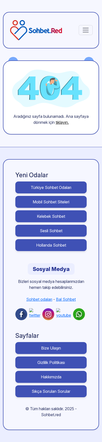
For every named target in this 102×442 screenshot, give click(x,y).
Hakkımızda (51, 376)
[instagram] (49, 314)
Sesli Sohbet (51, 230)
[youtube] (64, 314)
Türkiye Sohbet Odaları (51, 187)
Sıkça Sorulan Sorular (51, 391)
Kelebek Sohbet (51, 216)
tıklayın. (62, 122)
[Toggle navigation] (86, 30)
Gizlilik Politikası (51, 362)
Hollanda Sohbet (51, 245)
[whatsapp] (80, 314)
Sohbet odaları (39, 299)
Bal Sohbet (66, 299)
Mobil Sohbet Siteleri (51, 201)
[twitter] (35, 314)
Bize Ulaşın (51, 348)
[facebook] (22, 314)
